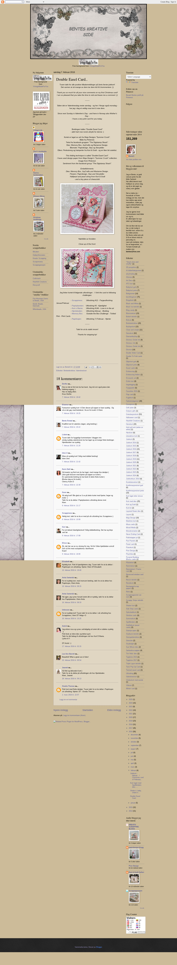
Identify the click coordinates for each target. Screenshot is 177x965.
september (135, 745)
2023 (131, 707)
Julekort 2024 (131, 475)
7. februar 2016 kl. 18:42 (71, 397)
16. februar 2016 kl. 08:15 (71, 586)
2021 (131, 714)
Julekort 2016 (131, 449)
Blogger (99, 947)
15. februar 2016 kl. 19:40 (71, 570)
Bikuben (36, 252)
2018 (131, 724)
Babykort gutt (131, 287)
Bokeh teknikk (131, 317)
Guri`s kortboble (40, 151)
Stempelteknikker (132, 637)
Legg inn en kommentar (68, 700)
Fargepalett (130, 388)
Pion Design (130, 551)
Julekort (129, 439)
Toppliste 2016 (131, 657)
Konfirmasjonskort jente (135, 491)
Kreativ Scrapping (39, 258)
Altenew (129, 277)
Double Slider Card (133, 353)
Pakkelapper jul (132, 538)
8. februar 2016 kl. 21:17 (71, 506)
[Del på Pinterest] (100, 367)
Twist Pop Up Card (133, 667)
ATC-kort (129, 284)
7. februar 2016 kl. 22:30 (71, 485)
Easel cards (130, 368)
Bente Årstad (67, 421)
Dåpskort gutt (131, 362)
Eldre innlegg (114, 710)
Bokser (128, 320)
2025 (131, 699)
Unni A (65, 453)
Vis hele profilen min (133, 159)
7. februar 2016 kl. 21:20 (71, 446)
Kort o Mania (77, 308)
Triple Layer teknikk (133, 664)
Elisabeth (66, 561)
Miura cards (130, 524)
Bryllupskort (130, 327)
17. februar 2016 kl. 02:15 (71, 646)
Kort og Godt (131, 504)
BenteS (131, 156)
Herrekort (129, 424)
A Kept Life (37, 130)
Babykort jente (131, 290)
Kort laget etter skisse (134, 496)
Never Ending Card (133, 534)
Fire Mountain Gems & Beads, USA (40, 300)
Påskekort (130, 563)
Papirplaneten (77, 306)
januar (133, 803)
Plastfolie (129, 554)
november (135, 738)
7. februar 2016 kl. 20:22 (71, 427)
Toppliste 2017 (131, 660)
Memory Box (77, 314)
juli (132, 753)
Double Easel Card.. (135, 797)
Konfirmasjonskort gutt (134, 485)
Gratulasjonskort (132, 414)
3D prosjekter (131, 267)
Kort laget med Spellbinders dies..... (135, 785)
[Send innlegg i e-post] (85, 367)
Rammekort (130, 566)
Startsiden (87, 710)
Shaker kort (130, 606)
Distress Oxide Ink (133, 340)
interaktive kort (131, 436)
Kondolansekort (132, 482)
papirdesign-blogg (136, 847)
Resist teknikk (131, 580)
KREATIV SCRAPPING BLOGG (134, 827)
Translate (134, 82)
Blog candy (130, 310)
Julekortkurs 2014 (132, 479)
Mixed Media (131, 528)
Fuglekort (129, 398)
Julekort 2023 (131, 472)
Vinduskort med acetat (134, 680)
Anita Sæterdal (68, 578)
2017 (131, 728)
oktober (134, 742)
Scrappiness (77, 300)
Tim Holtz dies (131, 654)
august (133, 749)
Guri (64, 527)
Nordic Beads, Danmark (38, 305)
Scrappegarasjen (39, 265)
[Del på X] (95, 367)
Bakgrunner (130, 294)
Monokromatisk (132, 531)
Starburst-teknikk (132, 634)
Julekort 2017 (131, 452)
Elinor (64, 543)
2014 (131, 811)
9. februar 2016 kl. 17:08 (71, 536)
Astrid (64, 626)
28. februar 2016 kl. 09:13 (71, 679)
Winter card (130, 689)
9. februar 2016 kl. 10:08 (71, 519)
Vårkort (129, 685)
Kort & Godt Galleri (136, 872)
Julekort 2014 (131, 443)
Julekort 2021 (131, 466)
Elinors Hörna (39, 196)
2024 (131, 703)
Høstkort (129, 433)
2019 (131, 721)
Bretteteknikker (69, 371)
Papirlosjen (76, 319)
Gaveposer (130, 404)
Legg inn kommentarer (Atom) (74, 715)
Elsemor (65, 405)
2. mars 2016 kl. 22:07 (70, 695)
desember (135, 735)
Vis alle (46, 239)
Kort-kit (129, 508)
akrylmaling (130, 274)
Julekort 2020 (131, 462)
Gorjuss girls (131, 411)
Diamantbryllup (131, 336)
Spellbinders (130, 622)
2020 (131, 717)
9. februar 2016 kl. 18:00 (71, 554)
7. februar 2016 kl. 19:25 (71, 413)
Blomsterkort (131, 313)
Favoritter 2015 (131, 391)
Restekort (129, 583)
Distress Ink (130, 343)
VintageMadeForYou (97, 66)
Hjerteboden (77, 311)
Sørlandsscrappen (133, 650)
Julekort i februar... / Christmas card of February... (137, 776)
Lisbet (64, 435)
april (132, 763)
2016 (131, 732)
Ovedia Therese (68, 686)
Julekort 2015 (131, 446)
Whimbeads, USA (39, 309)
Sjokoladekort (131, 612)
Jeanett (65, 668)
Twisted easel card (133, 670)
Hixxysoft (36, 285)
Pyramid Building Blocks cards (132, 558)
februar (133, 770)
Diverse (129, 350)
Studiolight (130, 644)
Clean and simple (132, 330)
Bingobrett (130, 300)
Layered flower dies (133, 511)
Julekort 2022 (131, 469)
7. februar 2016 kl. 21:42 (71, 462)
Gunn (64, 492)
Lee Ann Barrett (68, 654)
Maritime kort (131, 521)
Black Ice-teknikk (132, 307)
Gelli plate (130, 408)
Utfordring (129, 673)
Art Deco (129, 280)
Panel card (130, 544)
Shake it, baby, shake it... (135, 792)
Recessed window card (134, 574)
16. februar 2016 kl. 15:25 (71, 618)
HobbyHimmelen (39, 255)
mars (133, 767)
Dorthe (64, 384)
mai (132, 760)
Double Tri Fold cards (134, 356)
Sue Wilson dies (132, 647)
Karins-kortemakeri (38, 174)
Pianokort (129, 547)
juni (132, 756)
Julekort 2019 (131, 459)
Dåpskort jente (131, 365)
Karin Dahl (66, 469)
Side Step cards (132, 609)
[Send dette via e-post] (90, 367)
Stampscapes (131, 631)
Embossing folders (133, 375)
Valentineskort (81, 371)
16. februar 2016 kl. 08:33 (71, 602)
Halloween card (131, 417)
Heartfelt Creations (40, 282)
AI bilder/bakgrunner (133, 270)
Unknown (66, 610)
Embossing (130, 371)
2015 (131, 807)
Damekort (129, 333)
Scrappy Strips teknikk (134, 600)
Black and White (132, 303)
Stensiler (129, 640)
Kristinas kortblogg (37, 218)
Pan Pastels (130, 541)
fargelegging (130, 385)
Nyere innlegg (61, 710)
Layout (128, 514)
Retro (128, 592)
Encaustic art (131, 378)
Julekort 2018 (131, 456)
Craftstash (37, 278)
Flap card (129, 394)
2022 (131, 710)
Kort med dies (131, 501)
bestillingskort (131, 297)
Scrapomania (38, 262)
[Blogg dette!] (92, 367)
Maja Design (130, 518)
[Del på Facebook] (97, 367)
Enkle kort (130, 381)
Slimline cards (131, 615)
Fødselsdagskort (132, 401)
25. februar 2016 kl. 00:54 (71, 660)
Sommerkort (130, 619)
